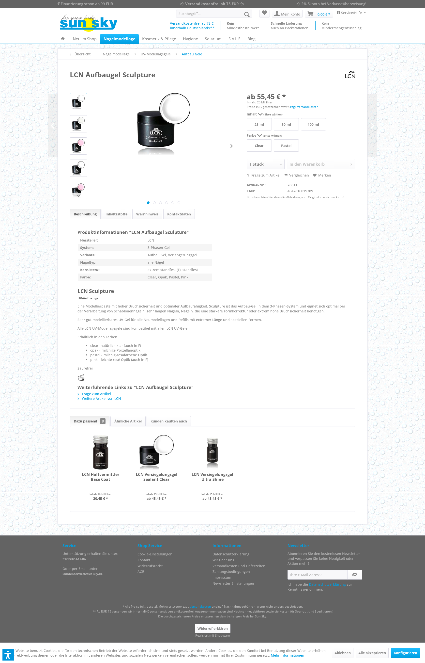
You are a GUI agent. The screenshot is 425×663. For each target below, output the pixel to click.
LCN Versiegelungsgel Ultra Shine (212, 477)
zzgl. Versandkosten (304, 107)
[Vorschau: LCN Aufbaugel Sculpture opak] (78, 123)
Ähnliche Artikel (128, 421)
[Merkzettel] (264, 13)
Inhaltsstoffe (116, 214)
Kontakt (143, 560)
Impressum (221, 577)
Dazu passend (89, 421)
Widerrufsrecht (150, 566)
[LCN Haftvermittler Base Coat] (100, 452)
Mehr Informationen (287, 655)
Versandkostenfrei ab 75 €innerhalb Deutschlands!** (192, 25)
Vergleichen (298, 175)
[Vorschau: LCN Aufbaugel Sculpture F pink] (78, 190)
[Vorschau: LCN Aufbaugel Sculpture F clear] (78, 168)
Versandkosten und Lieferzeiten (238, 566)
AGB (140, 571)
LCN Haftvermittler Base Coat (100, 477)
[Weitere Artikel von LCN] (350, 74)
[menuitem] (214, 13)
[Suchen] (247, 14)
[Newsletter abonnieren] (354, 575)
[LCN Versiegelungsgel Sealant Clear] (157, 452)
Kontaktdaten (179, 214)
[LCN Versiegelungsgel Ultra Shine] (212, 452)
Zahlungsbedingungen (231, 571)
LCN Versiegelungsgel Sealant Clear (156, 477)
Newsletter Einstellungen (233, 583)
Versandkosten (200, 606)
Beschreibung (85, 214)
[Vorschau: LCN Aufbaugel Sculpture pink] (78, 146)
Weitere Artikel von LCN (101, 398)
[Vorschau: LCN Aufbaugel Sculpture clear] (78, 101)
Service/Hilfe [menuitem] (351, 12)
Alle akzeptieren (372, 652)
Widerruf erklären (212, 628)
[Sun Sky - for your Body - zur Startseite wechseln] (88, 23)
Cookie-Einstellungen (154, 554)
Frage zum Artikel (265, 175)
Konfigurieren (405, 652)
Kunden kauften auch (169, 421)
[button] (8, 655)
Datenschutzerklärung (230, 554)
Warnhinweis (147, 214)
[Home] (63, 39)
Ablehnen (342, 652)
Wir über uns (223, 560)
